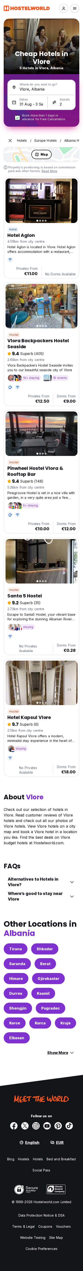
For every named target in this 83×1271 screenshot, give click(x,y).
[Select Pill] (63, 8)
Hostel (13, 334)
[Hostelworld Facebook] (14, 1126)
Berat (45, 963)
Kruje (65, 1023)
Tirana (15, 949)
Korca (40, 1023)
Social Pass (41, 1170)
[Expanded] (10, 140)
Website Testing (32, 1238)
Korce (14, 1023)
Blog (10, 1159)
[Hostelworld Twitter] (25, 1126)
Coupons (45, 1226)
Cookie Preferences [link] (41, 1249)
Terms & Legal (23, 1226)
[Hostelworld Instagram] (36, 1126)
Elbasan (16, 1038)
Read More (49, 171)
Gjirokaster (48, 978)
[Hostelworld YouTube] (47, 1126)
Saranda (17, 963)
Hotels (38, 1159)
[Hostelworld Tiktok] (69, 1126)
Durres (15, 993)
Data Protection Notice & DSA (41, 1215)
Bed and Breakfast (61, 1159)
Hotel (13, 229)
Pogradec (50, 1008)
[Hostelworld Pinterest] (58, 1126)
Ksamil (43, 993)
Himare (16, 978)
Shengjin (18, 1008)
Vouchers (63, 1226)
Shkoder (45, 949)
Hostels (24, 1159)
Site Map (56, 1238)
